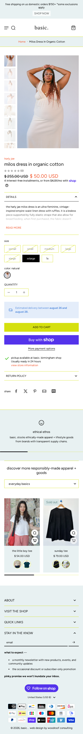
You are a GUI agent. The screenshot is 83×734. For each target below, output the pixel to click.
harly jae (9, 158)
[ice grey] (66, 564)
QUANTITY (11, 284)
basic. (24, 728)
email (9, 642)
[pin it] (35, 391)
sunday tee (61, 550)
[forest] (27, 564)
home (22, 41)
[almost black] (56, 564)
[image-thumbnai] (10, 61)
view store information (24, 365)
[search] (13, 27)
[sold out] (73, 540)
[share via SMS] (53, 391)
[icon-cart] (73, 27)
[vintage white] (17, 564)
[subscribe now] (74, 642)
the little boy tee (22, 550)
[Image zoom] (48, 101)
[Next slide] (12, 495)
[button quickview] (34, 533)
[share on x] (25, 391)
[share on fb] (16, 391)
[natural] (7, 275)
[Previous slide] (7, 495)
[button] (41, 327)
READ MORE (13, 227)
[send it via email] (44, 391)
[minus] (8, 292)
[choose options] (34, 540)
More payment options (41, 348)
